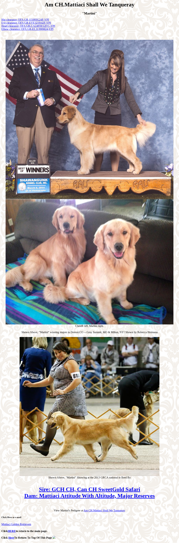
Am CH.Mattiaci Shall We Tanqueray (104, 510)
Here (11, 537)
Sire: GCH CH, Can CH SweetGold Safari (89, 489)
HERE (12, 531)
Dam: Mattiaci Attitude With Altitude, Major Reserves (89, 496)
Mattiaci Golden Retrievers (16, 524)
